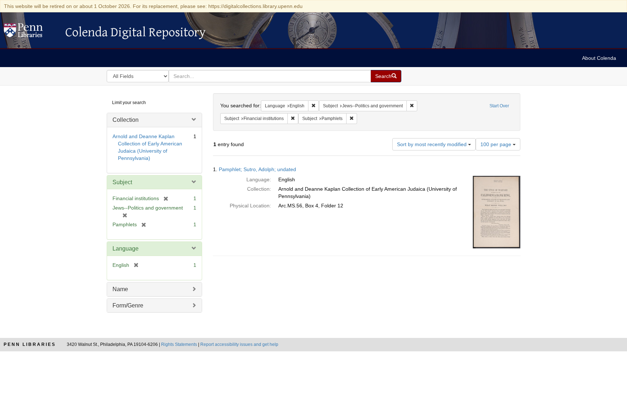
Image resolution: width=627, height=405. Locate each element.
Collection (125, 120)
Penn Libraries (30, 344)
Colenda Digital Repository (31, 32)
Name (120, 289)
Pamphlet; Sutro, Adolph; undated (257, 169)
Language (125, 248)
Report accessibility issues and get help (239, 344)
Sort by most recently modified (432, 144)
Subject (122, 182)
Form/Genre (127, 305)
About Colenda (599, 58)
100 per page (496, 144)
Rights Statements (179, 344)
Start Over (499, 105)
